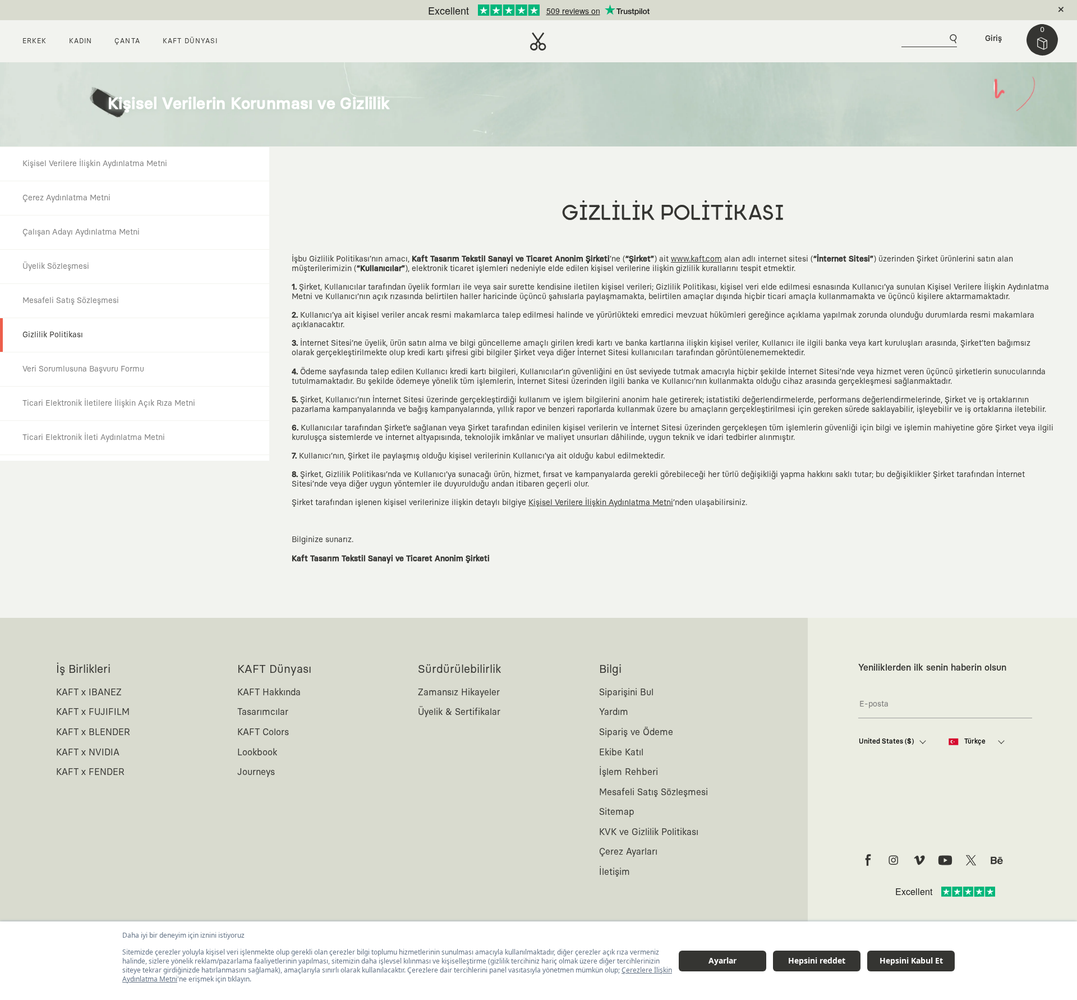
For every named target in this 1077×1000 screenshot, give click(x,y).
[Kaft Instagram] (893, 860)
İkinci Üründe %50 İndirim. (520, 10)
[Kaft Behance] (996, 860)
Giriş (993, 39)
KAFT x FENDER (90, 772)
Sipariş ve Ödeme (636, 732)
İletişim (614, 872)
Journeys (256, 772)
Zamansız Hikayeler (459, 692)
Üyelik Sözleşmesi (55, 266)
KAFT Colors (263, 732)
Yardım (613, 712)
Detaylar (585, 10)
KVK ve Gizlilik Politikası (648, 832)
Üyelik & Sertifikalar (459, 712)
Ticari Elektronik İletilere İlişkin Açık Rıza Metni (108, 403)
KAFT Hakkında (269, 692)
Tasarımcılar (262, 712)
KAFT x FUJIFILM (93, 712)
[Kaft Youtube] (945, 860)
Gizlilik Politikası (52, 335)
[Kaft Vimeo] (919, 860)
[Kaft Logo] (538, 42)
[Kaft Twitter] (971, 860)
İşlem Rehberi (628, 772)
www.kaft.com (696, 259)
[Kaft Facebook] (867, 860)
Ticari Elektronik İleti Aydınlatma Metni (93, 438)
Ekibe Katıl (621, 752)
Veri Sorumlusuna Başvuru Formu (83, 369)
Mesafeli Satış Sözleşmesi (70, 301)
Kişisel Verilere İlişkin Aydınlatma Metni (94, 164)
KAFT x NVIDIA (87, 752)
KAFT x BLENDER (93, 732)
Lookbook (257, 752)
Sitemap (616, 812)
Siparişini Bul (626, 692)
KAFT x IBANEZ (89, 692)
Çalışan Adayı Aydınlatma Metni (81, 232)
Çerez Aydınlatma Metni (66, 198)
